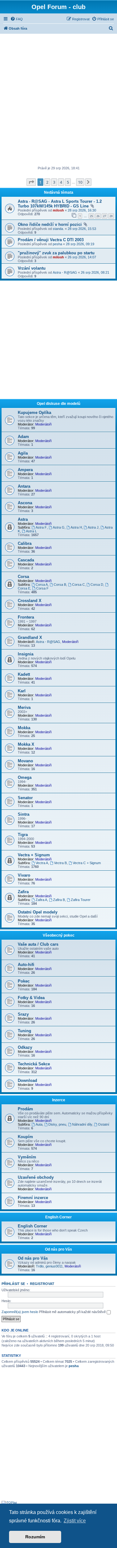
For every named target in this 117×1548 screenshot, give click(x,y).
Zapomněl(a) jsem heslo (20, 1312)
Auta (39, 1124)
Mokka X (26, 744)
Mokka (24, 727)
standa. (58, 229)
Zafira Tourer (80, 900)
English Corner (58, 1217)
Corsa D (96, 584)
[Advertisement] (58, 100)
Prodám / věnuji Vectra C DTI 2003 (51, 239)
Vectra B (60, 863)
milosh (58, 210)
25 (91, 216)
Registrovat (42, 1284)
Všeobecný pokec (59, 935)
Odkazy (25, 1047)
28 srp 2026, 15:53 (82, 229)
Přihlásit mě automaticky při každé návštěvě (73, 1312)
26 (98, 216)
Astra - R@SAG (65, 272)
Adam (23, 436)
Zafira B (59, 900)
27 (104, 216)
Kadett (24, 674)
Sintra (23, 814)
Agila (23, 453)
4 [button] (61, 182)
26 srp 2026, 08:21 (95, 272)
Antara (24, 486)
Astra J (93, 527)
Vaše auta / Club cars (38, 944)
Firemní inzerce (33, 1197)
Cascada (26, 560)
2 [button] (47, 182)
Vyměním (27, 1157)
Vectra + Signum (34, 855)
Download (27, 1080)
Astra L (31, 531)
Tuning (24, 1030)
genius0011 (54, 1266)
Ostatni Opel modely (37, 912)
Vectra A (42, 863)
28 (111, 216)
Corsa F (42, 588)
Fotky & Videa (31, 997)
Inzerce (58, 1100)
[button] (31, 182)
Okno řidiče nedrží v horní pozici (50, 224)
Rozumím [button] (35, 1536)
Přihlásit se (13, 1284)
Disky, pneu (57, 1124)
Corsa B (60, 584)
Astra (23, 519)
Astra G (59, 527)
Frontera (26, 617)
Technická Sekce (34, 1064)
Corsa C (78, 584)
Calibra (25, 543)
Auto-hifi (26, 964)
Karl (22, 691)
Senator (25, 797)
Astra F (41, 527)
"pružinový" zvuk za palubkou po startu (56, 253)
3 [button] (54, 182)
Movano (25, 761)
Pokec (24, 981)
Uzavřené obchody (36, 1177)
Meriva (24, 707)
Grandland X (30, 637)
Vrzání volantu (32, 268)
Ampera (25, 469)
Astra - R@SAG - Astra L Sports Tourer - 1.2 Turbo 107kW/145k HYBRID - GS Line (60, 203)
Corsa (23, 576)
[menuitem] (16, 19)
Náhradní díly (82, 1124)
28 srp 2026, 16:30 (82, 210)
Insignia (25, 654)
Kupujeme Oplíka (34, 412)
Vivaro (24, 875)
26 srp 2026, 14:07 (82, 257)
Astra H (76, 527)
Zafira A (41, 900)
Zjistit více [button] (75, 1520)
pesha (57, 244)
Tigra (23, 834)
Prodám (25, 1109)
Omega (25, 777)
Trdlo (40, 1266)
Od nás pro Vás (58, 1249)
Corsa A (42, 584)
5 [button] (68, 182)
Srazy (23, 1014)
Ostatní (103, 1124)
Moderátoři (43, 424)
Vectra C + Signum (87, 863)
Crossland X (29, 600)
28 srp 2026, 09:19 (80, 244)
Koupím (25, 1136)
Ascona (25, 502)
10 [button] (80, 182)
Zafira (23, 891)
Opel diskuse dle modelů (58, 403)
